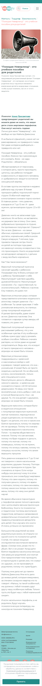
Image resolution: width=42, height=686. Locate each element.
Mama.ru (5, 19)
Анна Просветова (21, 116)
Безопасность (29, 19)
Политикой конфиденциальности (20, 671)
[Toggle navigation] (37, 8)
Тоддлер (16, 19)
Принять (21, 682)
